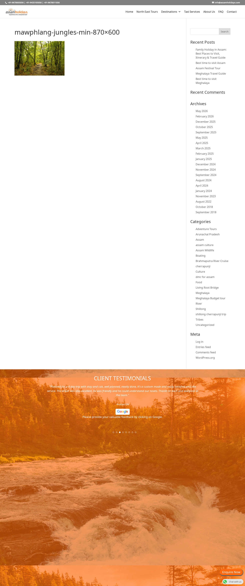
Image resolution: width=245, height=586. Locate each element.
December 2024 (206, 164)
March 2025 (203, 148)
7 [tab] (133, 433)
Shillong (201, 309)
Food (199, 282)
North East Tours (147, 11)
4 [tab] (124, 433)
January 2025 (204, 159)
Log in (199, 342)
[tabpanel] (122, 403)
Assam (200, 239)
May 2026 (202, 111)
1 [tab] (114, 433)
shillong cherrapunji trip (211, 314)
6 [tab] (130, 433)
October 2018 (204, 207)
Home (129, 11)
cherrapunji (203, 266)
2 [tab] (117, 433)
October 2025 (204, 127)
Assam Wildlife (205, 250)
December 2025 (206, 121)
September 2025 (206, 132)
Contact (232, 11)
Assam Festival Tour (208, 68)
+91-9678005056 (16, 2)
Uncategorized (205, 325)
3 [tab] (120, 433)
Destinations (169, 11)
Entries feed (203, 347)
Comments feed (206, 352)
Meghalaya (203, 293)
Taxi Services (192, 11)
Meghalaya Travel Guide (211, 73)
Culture (200, 271)
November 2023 (206, 196)
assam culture (205, 245)
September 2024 (206, 175)
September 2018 (206, 212)
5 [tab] (127, 433)
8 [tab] (136, 433)
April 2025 (202, 143)
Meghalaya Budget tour (211, 298)
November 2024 (206, 169)
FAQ (221, 11)
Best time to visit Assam (211, 63)
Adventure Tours (206, 229)
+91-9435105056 (34, 2)
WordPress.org (205, 357)
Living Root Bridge (207, 287)
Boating (201, 255)
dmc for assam (205, 277)
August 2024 (203, 180)
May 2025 (202, 137)
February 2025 (205, 153)
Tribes (199, 319)
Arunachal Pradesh (208, 234)
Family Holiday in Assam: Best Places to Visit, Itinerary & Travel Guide (211, 53)
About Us (209, 11)
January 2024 (204, 191)
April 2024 (202, 185)
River (199, 303)
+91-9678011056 (52, 2)
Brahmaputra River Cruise (212, 261)
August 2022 (203, 201)
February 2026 (205, 116)
